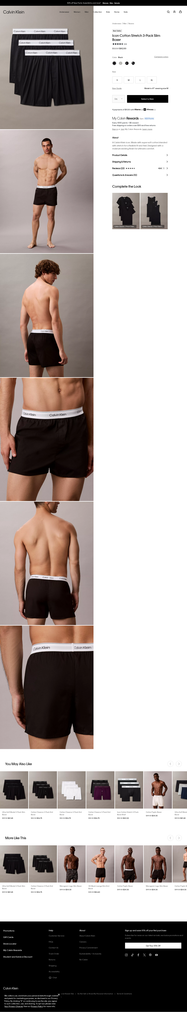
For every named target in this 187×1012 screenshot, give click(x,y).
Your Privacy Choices (13, 1006)
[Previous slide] (170, 764)
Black (120, 57)
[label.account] (174, 11)
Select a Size (147, 99)
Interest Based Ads (66, 994)
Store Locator (9, 943)
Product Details (119, 155)
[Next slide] (179, 764)
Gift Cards (8, 937)
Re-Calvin (83, 959)
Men (125, 23)
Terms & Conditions (124, 994)
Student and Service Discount (17, 956)
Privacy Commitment (88, 947)
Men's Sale (119, 3)
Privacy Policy (37, 1006)
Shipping (52, 965)
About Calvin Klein (87, 936)
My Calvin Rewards (12, 950)
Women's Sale (108, 3)
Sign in (115, 129)
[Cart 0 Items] (180, 11)
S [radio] (117, 80)
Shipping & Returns (121, 161)
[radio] (114, 63)
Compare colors (161, 57)
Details (127, 3)
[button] (155, 110)
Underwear (116, 23)
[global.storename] (13, 12)
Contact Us (53, 947)
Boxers (131, 23)
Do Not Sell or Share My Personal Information (95, 994)
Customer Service (56, 936)
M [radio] (129, 80)
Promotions (8, 930)
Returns (52, 959)
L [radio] (140, 80)
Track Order (54, 953)
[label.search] (168, 11)
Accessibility (54, 971)
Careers (82, 942)
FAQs (51, 942)
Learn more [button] (147, 129)
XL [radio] (152, 80)
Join (122, 129)
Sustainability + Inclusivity (90, 953)
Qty (116, 99)
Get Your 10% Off (153, 946)
